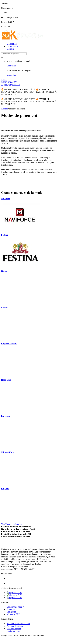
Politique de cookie (15, 626)
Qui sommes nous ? (15, 607)
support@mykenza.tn (10, 84)
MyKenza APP (13, 614)
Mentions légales (14, 628)
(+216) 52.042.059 (9, 82)
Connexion (11, 66)
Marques (10, 49)
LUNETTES (12, 46)
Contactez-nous (13, 631)
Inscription (11, 75)
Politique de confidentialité (18, 623)
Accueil (4, 109)
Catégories (11, 612)
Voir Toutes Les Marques (12, 524)
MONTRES (12, 44)
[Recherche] (2, 57)
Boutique (11, 609)
